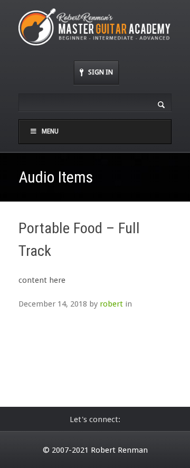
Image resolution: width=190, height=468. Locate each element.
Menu (50, 131)
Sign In (100, 72)
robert (111, 304)
